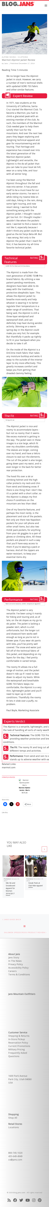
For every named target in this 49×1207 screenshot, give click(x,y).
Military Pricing (16, 1049)
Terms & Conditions (19, 974)
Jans (6, 63)
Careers (12, 971)
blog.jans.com (19, 1193)
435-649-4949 (15, 1156)
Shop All (12, 1117)
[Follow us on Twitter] (21, 1200)
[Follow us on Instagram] (33, 1200)
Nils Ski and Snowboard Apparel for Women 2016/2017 (10, 888)
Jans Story (13, 957)
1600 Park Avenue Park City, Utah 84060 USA (20, 1079)
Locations (13, 1127)
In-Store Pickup (16, 1039)
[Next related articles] (44, 849)
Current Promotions (19, 1046)
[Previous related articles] (38, 849)
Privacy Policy (15, 964)
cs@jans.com (15, 1159)
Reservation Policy (18, 1042)
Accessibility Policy (18, 967)
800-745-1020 (15, 1152)
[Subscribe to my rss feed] (9, 1200)
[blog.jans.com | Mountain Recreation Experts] (18, 5)
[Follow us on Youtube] (28, 1200)
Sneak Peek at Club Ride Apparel (35, 884)
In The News (15, 960)
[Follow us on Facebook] (15, 1200)
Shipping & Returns (18, 1035)
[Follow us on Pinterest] (39, 1200)
